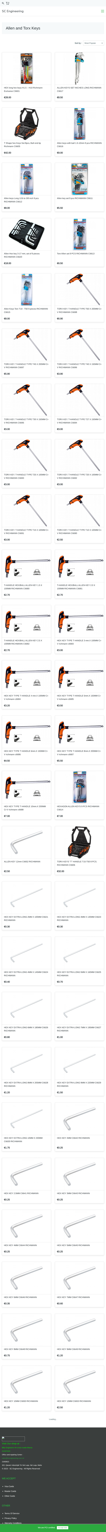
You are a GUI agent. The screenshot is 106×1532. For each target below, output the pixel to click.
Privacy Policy (11, 1518)
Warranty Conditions (13, 1523)
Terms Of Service (12, 1513)
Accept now (62, 1528)
